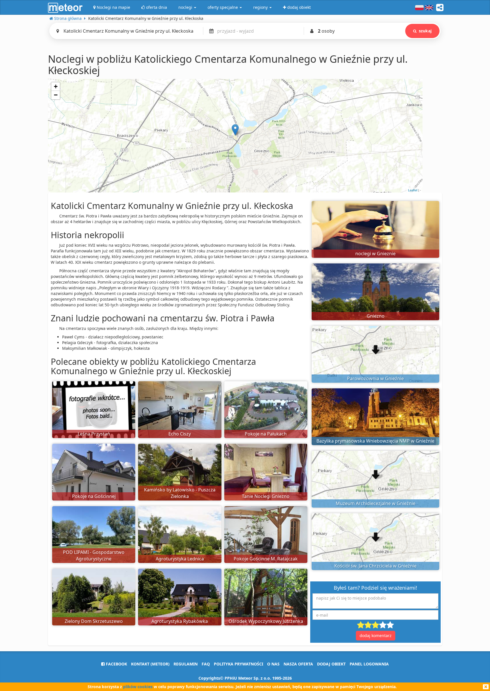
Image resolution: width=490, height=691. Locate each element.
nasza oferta (298, 664)
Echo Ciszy (179, 434)
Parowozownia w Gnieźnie (375, 378)
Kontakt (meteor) (150, 664)
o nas (273, 664)
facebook (116, 664)
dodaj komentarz (376, 635)
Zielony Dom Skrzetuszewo (94, 621)
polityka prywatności (238, 664)
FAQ (206, 664)
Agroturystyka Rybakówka (179, 621)
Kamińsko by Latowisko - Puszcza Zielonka (180, 493)
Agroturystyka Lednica (180, 559)
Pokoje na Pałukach (266, 434)
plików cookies (138, 686)
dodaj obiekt (331, 664)
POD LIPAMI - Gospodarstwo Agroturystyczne (93, 555)
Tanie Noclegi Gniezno (266, 496)
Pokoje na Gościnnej (94, 496)
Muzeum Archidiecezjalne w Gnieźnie (375, 503)
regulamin (186, 664)
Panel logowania (369, 664)
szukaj (425, 30)
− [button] (56, 95)
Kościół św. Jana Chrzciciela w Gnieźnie (375, 566)
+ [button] (56, 86)
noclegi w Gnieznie (375, 253)
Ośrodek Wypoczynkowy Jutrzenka (266, 621)
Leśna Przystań (94, 434)
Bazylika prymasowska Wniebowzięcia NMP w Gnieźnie (375, 441)
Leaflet (412, 190)
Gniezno (376, 316)
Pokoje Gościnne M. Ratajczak (266, 559)
